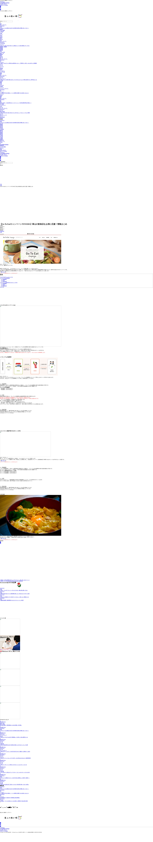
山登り (1, 36)
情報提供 (2, 145)
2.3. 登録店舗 (4, 281)
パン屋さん (2, 70)
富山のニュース (3, 114)
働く (1, 97)
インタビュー (3, 105)
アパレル (2, 85)
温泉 (1, 37)
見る (1, 40)
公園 (1, 33)
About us (2, 1)
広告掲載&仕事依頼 (5, 2)
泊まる (1, 39)
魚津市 (1, 125)
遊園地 (1, 29)
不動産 (1, 86)
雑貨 (1, 81)
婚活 (1, 96)
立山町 (1, 136)
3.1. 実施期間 (4, 283)
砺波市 (1, 130)
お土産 (1, 80)
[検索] (0, 22)
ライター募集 (3, 146)
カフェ (1, 64)
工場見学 (2, 31)
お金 (1, 106)
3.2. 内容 (3, 284)
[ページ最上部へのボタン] (0, 802)
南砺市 (1, 132)
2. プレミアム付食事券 (5, 278)
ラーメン (2, 66)
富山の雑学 (2, 117)
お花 (1, 84)
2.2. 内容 (3, 280)
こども (1, 32)
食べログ (3, 272)
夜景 (1, 55)
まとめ (1, 107)
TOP (1, 184)
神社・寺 (2, 53)
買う (1, 74)
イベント (2, 87)
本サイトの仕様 (4, 5)
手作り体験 (2, 30)
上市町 (1, 135)
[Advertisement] (76, 174)
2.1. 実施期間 (4, 279)
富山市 (1, 123)
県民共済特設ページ (2, 141)
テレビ (1, 116)
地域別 (1, 118)
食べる (1, 57)
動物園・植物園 (3, 46)
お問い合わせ (4, 3)
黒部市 (1, 133)
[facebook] (0, 6)
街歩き (1, 56)
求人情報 (2, 103)
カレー (1, 67)
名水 (1, 69)
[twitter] (0, 7)
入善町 (1, 138)
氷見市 (1, 128)
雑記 (1, 149)
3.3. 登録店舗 (4, 285)
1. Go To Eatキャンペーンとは (6, 277)
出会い (1, 95)
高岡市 (1, 124)
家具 (1, 83)
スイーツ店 (2, 72)
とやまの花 (2, 52)
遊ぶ (1, 23)
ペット (1, 34)
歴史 (1, 51)
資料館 (1, 50)
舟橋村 (1, 139)
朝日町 (1, 134)
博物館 (1, 47)
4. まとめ (2, 286)
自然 (1, 35)
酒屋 (1, 73)
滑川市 (1, 131)
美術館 (1, 48)
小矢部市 (2, 129)
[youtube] (0, 9)
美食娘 (1, 68)
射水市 (1, 127)
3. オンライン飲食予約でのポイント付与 (8, 282)
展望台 (1, 54)
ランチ (1, 65)
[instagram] (0, 8)
